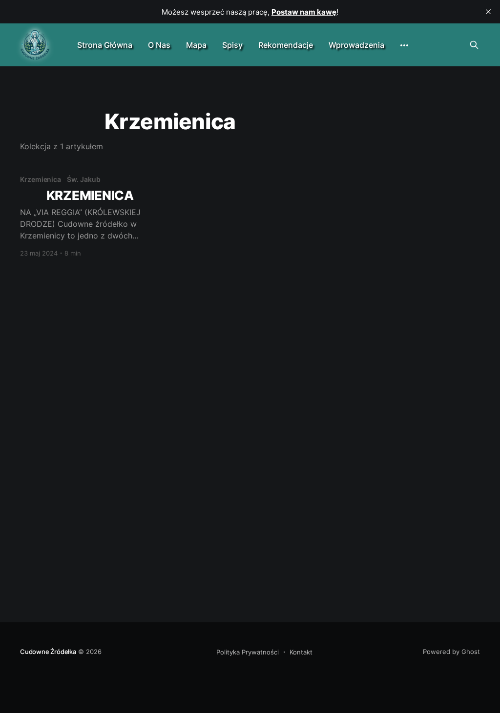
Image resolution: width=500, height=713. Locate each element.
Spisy (232, 45)
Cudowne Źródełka (48, 651)
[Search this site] (474, 45)
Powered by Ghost (451, 651)
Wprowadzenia (356, 45)
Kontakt (301, 652)
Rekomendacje (285, 45)
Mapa (196, 45)
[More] (404, 45)
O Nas (159, 45)
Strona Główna (104, 45)
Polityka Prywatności (247, 652)
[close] (488, 12)
